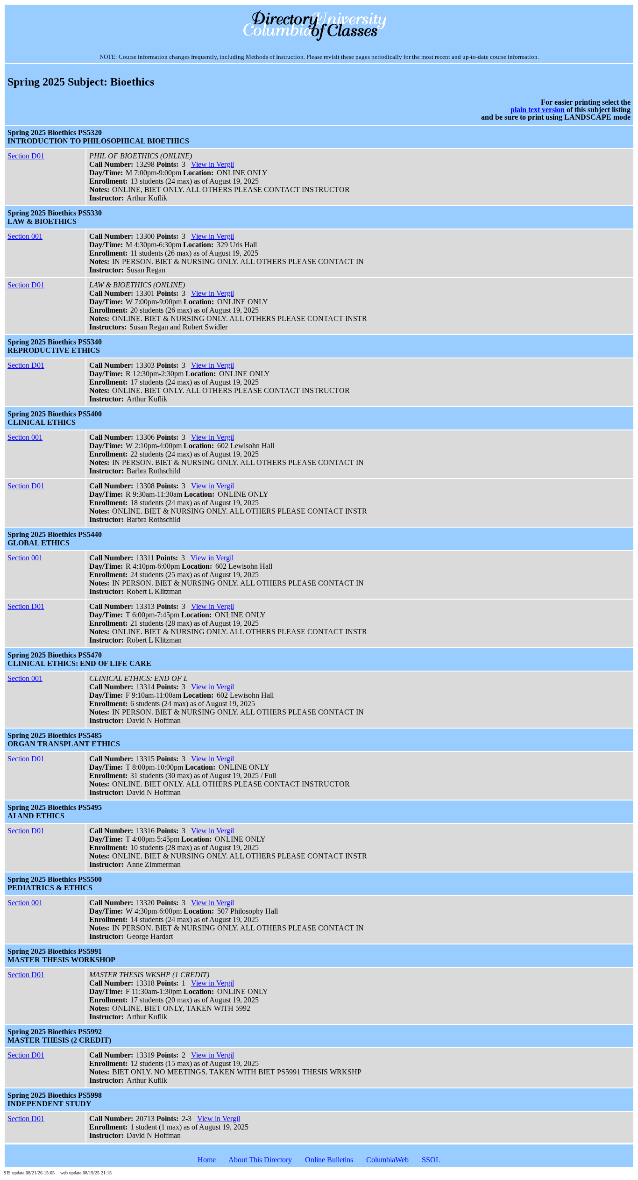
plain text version (537, 110)
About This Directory (260, 1160)
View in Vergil (212, 164)
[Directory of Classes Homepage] (319, 40)
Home (207, 1160)
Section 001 (25, 236)
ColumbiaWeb (387, 1160)
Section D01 (25, 156)
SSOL (431, 1160)
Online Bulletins (329, 1160)
